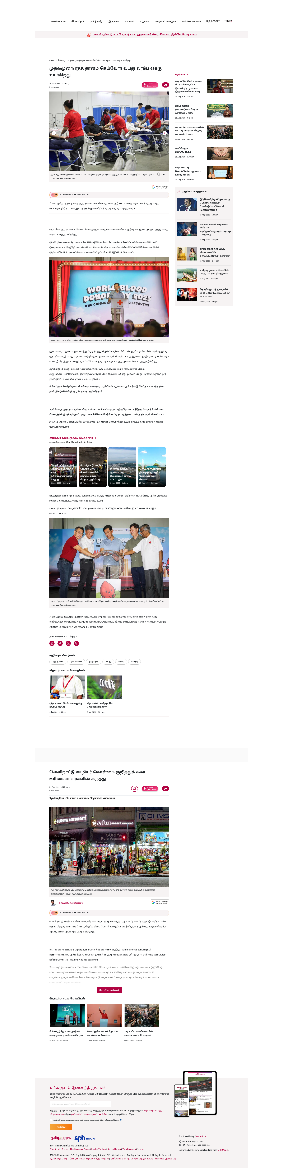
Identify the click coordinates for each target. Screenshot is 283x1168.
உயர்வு (134, 661)
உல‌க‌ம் (129, 21)
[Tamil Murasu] (60, 1138)
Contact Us (200, 1136)
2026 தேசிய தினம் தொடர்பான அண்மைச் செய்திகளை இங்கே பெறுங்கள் (145, 34)
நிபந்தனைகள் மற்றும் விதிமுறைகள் (89, 1159)
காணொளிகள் (191, 21)
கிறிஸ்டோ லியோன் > (71, 903)
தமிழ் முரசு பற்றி (58, 1159)
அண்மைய (58, 21)
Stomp (140, 1149)
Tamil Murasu (129, 1149)
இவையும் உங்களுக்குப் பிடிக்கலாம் (71, 438)
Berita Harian (114, 1149)
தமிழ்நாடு (96, 21)
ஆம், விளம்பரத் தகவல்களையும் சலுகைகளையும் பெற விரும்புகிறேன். (87, 1120)
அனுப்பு (61, 1127)
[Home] (84, 1138)
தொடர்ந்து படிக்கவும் (109, 990)
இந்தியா (113, 21)
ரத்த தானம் (57, 661)
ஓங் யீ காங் (76, 661)
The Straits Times (59, 1149)
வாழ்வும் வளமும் (165, 21)
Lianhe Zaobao (98, 1149)
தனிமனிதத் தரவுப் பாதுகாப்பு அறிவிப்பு (89, 1114)
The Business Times (80, 1149)
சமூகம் (144, 21)
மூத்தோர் (93, 661)
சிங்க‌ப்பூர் (77, 21)
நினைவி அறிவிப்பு (165, 1159)
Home (51, 60)
